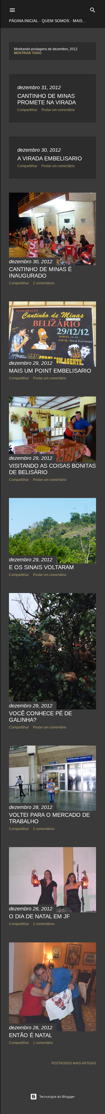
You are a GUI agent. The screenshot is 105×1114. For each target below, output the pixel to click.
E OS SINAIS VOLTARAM (41, 567)
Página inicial (23, 21)
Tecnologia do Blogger (57, 1096)
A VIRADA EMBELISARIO (49, 158)
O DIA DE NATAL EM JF (39, 916)
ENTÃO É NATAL (30, 1035)
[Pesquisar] (92, 8)
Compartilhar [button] (27, 110)
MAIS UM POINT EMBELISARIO (50, 371)
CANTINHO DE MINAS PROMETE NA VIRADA (46, 99)
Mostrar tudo (27, 53)
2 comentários (44, 283)
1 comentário (43, 1043)
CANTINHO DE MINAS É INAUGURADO (40, 272)
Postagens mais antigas (74, 1063)
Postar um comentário (58, 110)
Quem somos (55, 21)
